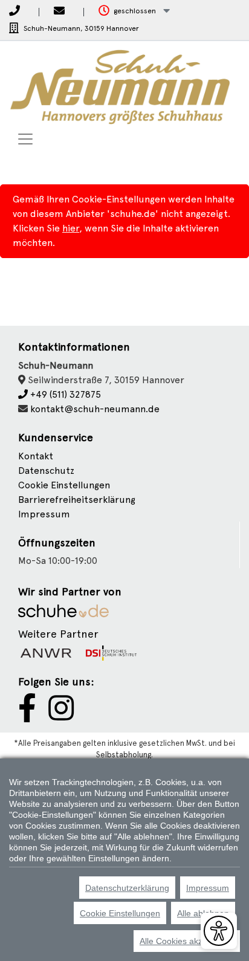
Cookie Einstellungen (120, 913)
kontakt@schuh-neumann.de (95, 409)
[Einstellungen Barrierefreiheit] (219, 931)
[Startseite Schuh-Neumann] (119, 87)
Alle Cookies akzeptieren (187, 941)
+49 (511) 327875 (64, 394)
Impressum (44, 514)
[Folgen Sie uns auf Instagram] (61, 715)
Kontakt (35, 456)
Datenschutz (46, 470)
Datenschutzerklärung (127, 888)
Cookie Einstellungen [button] (64, 485)
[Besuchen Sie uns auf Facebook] (27, 715)
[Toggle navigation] (25, 139)
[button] (134, 11)
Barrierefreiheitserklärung (76, 499)
